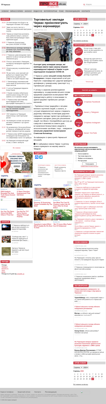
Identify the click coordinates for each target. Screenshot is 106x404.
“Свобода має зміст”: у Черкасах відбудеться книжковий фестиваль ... (20, 238)
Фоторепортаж (50, 11)
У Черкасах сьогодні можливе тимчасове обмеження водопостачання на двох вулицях (89, 233)
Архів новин (80, 19)
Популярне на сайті (83, 171)
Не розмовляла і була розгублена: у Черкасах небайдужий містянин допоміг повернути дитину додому (18, 129)
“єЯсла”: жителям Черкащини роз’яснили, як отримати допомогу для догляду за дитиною (93, 72)
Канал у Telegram (91, 112)
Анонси (28, 11)
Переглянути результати (89, 166)
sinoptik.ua (20, 274)
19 (99, 33)
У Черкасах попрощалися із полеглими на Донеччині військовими (89, 268)
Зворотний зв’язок (23, 392)
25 (87, 35)
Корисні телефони (7, 392)
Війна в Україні (16, 11)
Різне (61, 11)
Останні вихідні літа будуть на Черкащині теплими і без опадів (17, 23)
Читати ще (89, 82)
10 (102, 30)
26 (90, 35)
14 (84, 33)
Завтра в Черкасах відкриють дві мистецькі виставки (20, 250)
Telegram (37, 149)
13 (81, 33)
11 (74, 33)
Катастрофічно (83, 154)
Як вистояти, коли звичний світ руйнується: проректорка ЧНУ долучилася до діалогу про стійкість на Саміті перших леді (17, 75)
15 (87, 33)
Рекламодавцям (72, 11)
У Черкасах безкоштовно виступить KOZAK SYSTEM (16, 43)
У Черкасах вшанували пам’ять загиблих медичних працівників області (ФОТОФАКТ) (89, 278)
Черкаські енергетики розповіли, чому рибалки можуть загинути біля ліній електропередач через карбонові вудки (17, 36)
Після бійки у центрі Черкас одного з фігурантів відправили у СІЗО (88, 227)
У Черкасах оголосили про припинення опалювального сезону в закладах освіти (44, 171)
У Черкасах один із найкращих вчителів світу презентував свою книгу (89, 207)
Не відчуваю (82, 160)
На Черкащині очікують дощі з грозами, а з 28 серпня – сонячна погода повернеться (89, 221)
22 (78, 35)
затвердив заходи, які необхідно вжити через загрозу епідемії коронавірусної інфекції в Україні (51, 66)
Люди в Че (37, 11)
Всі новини (16, 148)
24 (84, 35)
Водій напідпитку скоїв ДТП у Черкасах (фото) (60, 169)
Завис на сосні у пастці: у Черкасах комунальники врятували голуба (18, 29)
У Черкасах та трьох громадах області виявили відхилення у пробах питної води (89, 202)
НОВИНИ (5, 19)
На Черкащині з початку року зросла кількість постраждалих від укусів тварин (89, 259)
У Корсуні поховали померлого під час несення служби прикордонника (18, 108)
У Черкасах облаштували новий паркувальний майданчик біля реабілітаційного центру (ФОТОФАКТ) (88, 213)
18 (96, 33)
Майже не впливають (85, 158)
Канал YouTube (90, 133)
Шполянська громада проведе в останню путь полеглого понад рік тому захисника (18, 49)
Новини (5, 11)
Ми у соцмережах (82, 95)
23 (81, 35)
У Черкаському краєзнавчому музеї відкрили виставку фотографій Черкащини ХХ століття (19, 101)
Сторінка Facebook (92, 102)
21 (75, 35)
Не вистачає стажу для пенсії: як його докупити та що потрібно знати (93, 50)
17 (93, 33)
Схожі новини (81, 242)
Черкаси (6, 5)
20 (102, 33)
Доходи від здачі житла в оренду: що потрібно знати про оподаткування (93, 60)
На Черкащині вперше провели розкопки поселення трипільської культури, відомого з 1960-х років (89, 176)
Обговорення (81, 286)
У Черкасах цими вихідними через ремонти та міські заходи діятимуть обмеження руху (18, 57)
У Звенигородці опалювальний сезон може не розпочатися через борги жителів (18, 83)
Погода (5, 261)
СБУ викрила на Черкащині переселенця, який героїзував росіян (16, 116)
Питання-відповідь (83, 45)
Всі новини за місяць (80, 41)
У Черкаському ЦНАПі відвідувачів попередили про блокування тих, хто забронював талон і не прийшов (19, 136)
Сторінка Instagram (92, 123)
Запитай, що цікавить (89, 90)
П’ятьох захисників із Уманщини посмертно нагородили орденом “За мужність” (19, 63)
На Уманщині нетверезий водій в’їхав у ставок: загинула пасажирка (17, 142)
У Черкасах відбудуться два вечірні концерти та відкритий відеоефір (20, 227)
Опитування (80, 144)
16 (90, 33)
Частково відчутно (84, 156)
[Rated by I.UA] (85, 394)
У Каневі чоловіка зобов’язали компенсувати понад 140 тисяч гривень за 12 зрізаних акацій (17, 95)
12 (78, 33)
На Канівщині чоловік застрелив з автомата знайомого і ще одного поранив (18, 122)
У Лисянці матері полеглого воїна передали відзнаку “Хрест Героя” (86, 249)
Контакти (86, 11)
